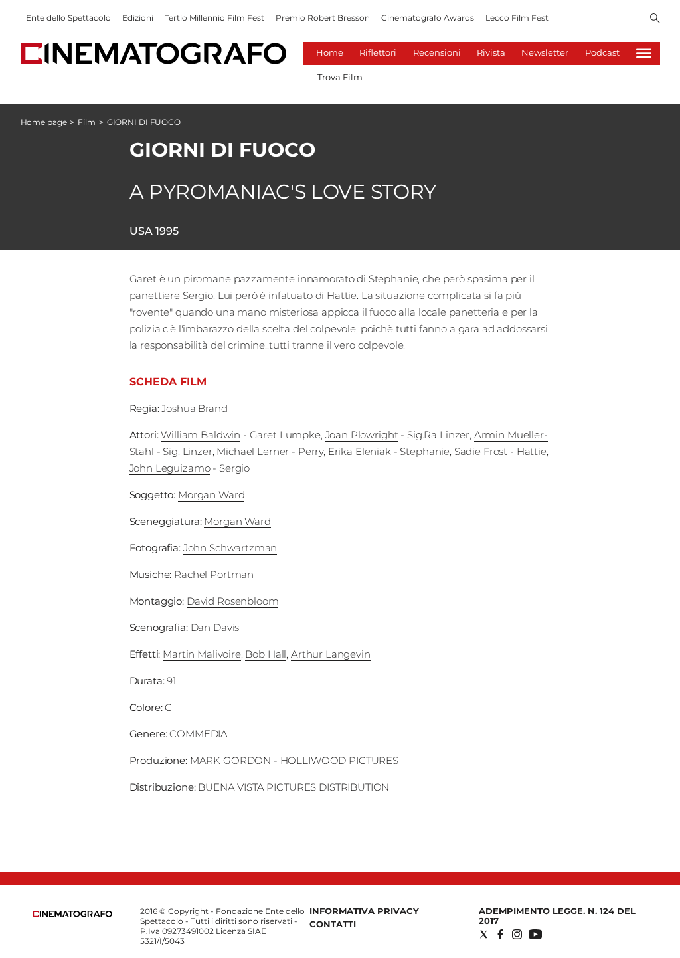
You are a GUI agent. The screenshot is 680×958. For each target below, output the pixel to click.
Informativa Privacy (364, 911)
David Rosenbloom (233, 601)
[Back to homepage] (72, 914)
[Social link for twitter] (484, 934)
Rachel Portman (214, 574)
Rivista (491, 52)
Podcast (602, 52)
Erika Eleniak (359, 451)
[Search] (655, 19)
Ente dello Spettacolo (68, 18)
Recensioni (437, 52)
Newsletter (544, 52)
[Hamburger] (643, 53)
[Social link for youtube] (535, 934)
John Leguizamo (170, 468)
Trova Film (340, 77)
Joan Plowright (361, 435)
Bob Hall (265, 654)
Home (329, 52)
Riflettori (377, 52)
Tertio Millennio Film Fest (214, 18)
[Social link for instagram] (517, 934)
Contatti (332, 924)
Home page (44, 122)
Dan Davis (215, 627)
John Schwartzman (230, 547)
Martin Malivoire (202, 654)
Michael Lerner (252, 451)
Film (87, 122)
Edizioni (137, 18)
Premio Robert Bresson (323, 18)
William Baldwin (200, 435)
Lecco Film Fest (517, 18)
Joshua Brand (194, 408)
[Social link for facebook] (500, 934)
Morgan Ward (211, 494)
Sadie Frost (480, 451)
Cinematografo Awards (427, 18)
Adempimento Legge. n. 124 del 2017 (557, 916)
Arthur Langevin (331, 654)
